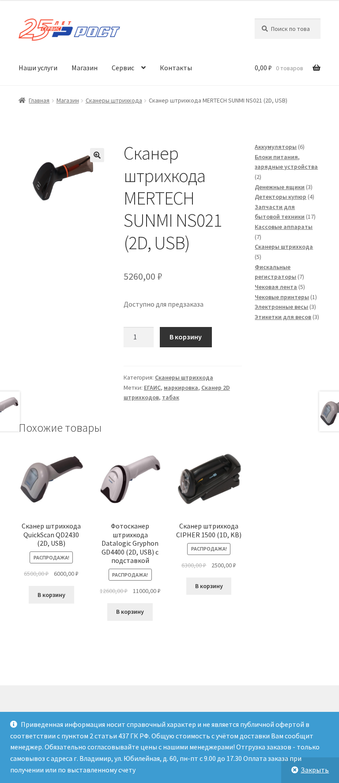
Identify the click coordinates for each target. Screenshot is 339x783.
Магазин (85, 67)
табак (170, 397)
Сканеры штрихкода (114, 100)
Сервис (123, 67)
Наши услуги (38, 67)
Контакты (176, 67)
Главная (39, 100)
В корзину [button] (51, 595)
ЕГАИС (152, 388)
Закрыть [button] (315, 769)
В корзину (186, 336)
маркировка (181, 388)
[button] (97, 155)
